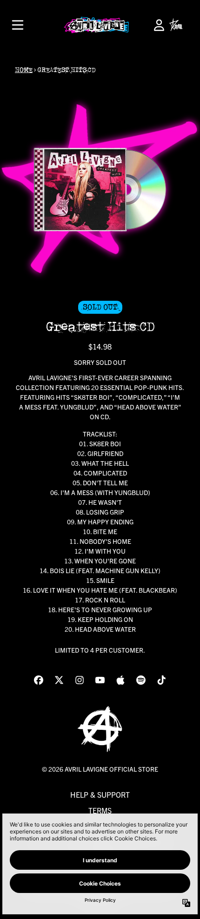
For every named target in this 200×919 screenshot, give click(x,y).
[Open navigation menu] (17, 25)
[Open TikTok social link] (161, 680)
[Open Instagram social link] (79, 680)
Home (24, 69)
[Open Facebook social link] (38, 680)
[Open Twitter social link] (59, 680)
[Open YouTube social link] (100, 680)
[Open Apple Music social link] (120, 680)
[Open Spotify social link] (141, 680)
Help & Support (100, 794)
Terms (100, 810)
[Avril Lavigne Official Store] (96, 25)
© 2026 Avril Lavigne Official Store (100, 769)
